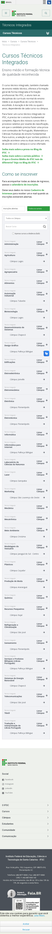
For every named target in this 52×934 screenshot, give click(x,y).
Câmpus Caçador (17, 570)
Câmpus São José (18, 632)
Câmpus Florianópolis (19, 407)
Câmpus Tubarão (18, 301)
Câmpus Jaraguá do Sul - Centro (24, 553)
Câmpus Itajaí (16, 615)
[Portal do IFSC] (22, 14)
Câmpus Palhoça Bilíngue (21, 351)
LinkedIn (8, 788)
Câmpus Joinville (17, 379)
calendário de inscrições (25, 184)
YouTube (9, 792)
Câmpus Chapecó (18, 335)
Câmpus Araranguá (18, 587)
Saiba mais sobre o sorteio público (21, 155)
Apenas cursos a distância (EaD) (27, 233)
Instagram (9, 784)
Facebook (9, 779)
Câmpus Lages (16, 261)
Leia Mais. (39, 915)
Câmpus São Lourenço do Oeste (24, 497)
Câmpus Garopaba (18, 480)
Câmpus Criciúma (18, 536)
